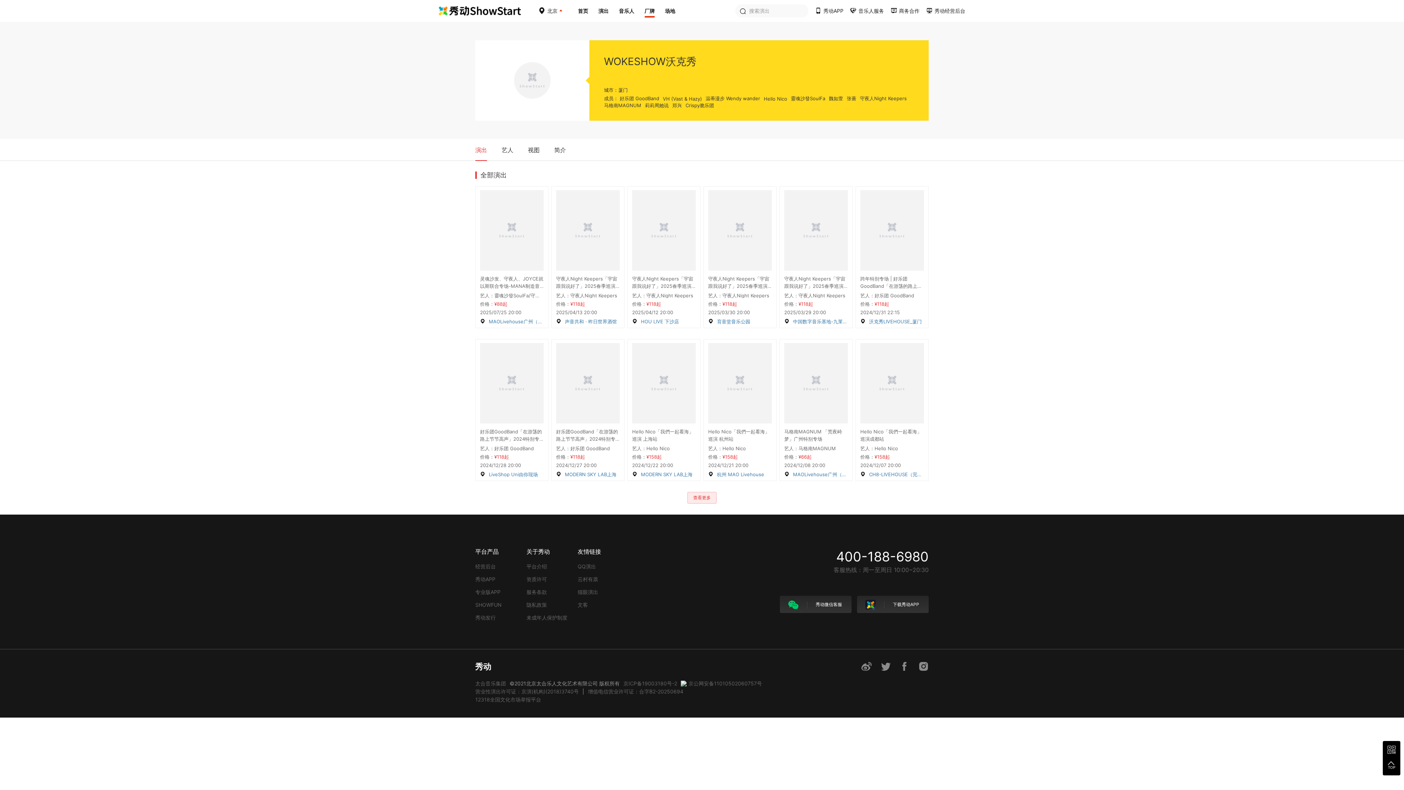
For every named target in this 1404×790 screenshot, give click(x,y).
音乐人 (626, 11)
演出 (604, 11)
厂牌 (650, 11)
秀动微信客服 (828, 604)
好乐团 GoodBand (639, 98)
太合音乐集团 (490, 683)
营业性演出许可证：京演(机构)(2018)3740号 (527, 691)
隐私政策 (536, 605)
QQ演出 (587, 566)
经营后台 (485, 566)
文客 (583, 605)
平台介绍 (536, 566)
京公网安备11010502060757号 (725, 683)
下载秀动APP (905, 604)
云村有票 (588, 579)
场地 (670, 11)
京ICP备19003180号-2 (650, 683)
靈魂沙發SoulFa (808, 98)
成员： (611, 98)
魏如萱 (836, 98)
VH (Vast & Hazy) (682, 99)
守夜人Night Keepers (883, 98)
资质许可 (536, 579)
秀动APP (485, 579)
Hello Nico (775, 99)
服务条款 (536, 592)
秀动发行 (485, 617)
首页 (583, 11)
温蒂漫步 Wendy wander (733, 98)
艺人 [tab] (507, 150)
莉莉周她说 (657, 105)
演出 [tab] (481, 150)
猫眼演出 (588, 592)
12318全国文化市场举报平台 (508, 699)
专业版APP (488, 592)
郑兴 (677, 105)
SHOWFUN (488, 605)
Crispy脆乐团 (700, 105)
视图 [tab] (534, 150)
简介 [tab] (560, 150)
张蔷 (851, 98)
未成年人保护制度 (546, 617)
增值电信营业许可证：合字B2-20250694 (635, 691)
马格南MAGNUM (622, 105)
